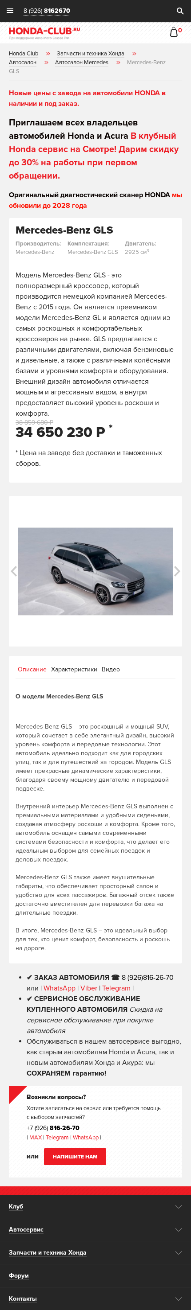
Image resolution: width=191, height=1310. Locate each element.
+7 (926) (53, 1128)
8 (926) (47, 11)
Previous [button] (14, 571)
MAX (35, 1137)
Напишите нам (75, 1157)
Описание (32, 669)
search (180, 11)
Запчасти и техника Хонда (48, 1252)
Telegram (117, 988)
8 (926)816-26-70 (148, 977)
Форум (19, 1275)
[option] (95, 571)
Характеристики (74, 669)
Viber (88, 988)
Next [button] (177, 571)
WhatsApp (60, 988)
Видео (111, 669)
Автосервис (26, 1229)
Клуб (16, 1206)
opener (178, 1207)
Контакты (23, 1298)
